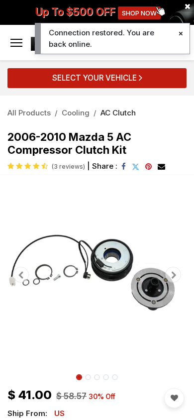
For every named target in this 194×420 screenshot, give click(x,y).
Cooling (76, 112)
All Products (29, 112)
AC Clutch (118, 112)
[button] (20, 274)
